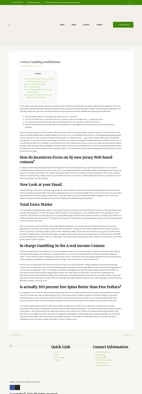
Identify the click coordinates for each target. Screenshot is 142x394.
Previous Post (15, 335)
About (74, 25)
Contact (99, 25)
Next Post (128, 335)
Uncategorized (26, 66)
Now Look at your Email (36, 84)
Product (86, 25)
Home (62, 25)
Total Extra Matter (34, 87)
